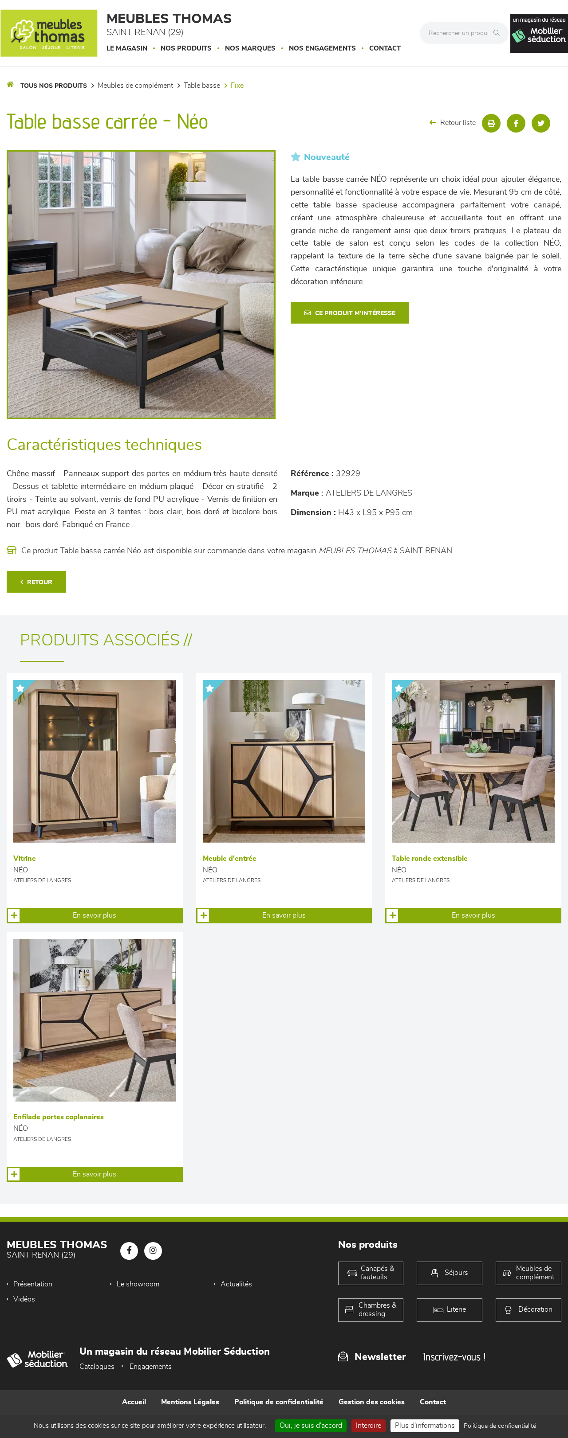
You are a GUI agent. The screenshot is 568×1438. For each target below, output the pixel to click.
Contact (385, 48)
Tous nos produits (53, 86)
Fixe (237, 85)
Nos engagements (322, 48)
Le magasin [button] (126, 48)
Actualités (236, 1284)
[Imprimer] (491, 123)
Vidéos (24, 1299)
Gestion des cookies (372, 1402)
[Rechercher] (499, 33)
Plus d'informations (425, 1425)
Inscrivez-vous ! (454, 1356)
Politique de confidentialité (278, 1402)
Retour (39, 582)
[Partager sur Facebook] (516, 123)
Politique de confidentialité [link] (500, 1426)
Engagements (151, 1366)
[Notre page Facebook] (129, 1251)
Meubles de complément (135, 85)
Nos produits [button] (186, 48)
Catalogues (96, 1366)
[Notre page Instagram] (153, 1251)
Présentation (32, 1284)
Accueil (134, 1402)
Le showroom (138, 1284)
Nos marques (250, 48)
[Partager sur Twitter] (541, 123)
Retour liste (458, 122)
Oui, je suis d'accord (311, 1425)
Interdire (368, 1425)
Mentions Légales (190, 1402)
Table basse (202, 85)
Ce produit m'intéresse (355, 313)
